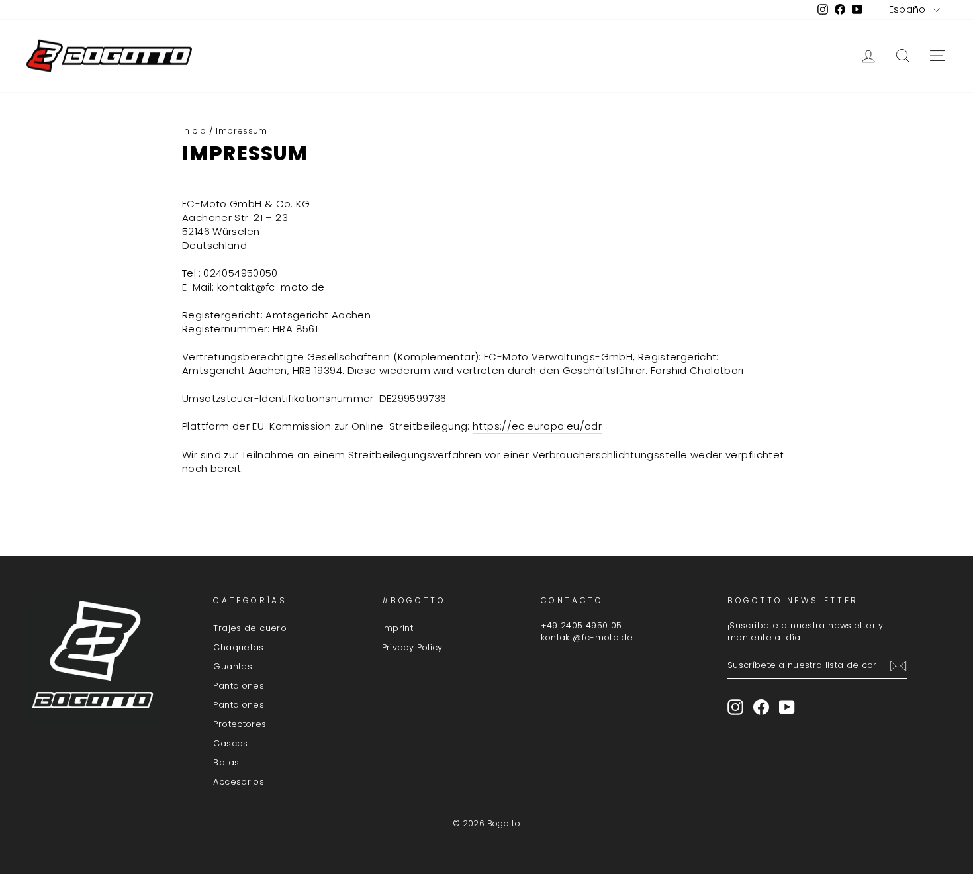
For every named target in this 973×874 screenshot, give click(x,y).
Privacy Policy (412, 647)
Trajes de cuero (250, 628)
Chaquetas (238, 647)
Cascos (230, 743)
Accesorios (238, 781)
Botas (226, 762)
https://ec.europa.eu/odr (537, 426)
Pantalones (238, 685)
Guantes (232, 666)
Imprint (398, 628)
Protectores (239, 724)
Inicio (194, 130)
